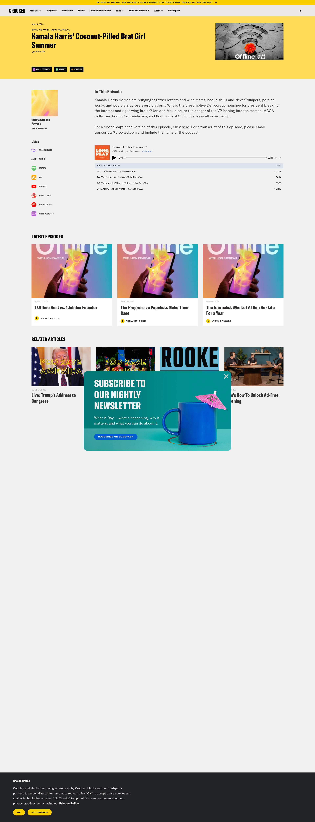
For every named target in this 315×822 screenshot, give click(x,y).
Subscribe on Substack (116, 437)
